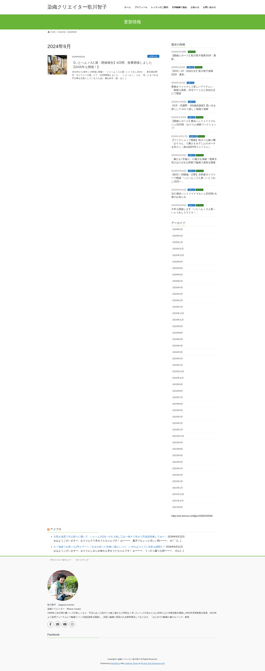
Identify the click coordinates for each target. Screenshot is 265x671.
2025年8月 (177, 268)
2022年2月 (177, 481)
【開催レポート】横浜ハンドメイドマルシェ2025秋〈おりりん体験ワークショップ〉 (193, 124)
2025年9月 (177, 261)
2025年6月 (177, 274)
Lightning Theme (131, 663)
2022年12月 (178, 436)
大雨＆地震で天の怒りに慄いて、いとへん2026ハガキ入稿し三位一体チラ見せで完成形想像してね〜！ (110, 536)
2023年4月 (177, 410)
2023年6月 (177, 404)
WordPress (115, 663)
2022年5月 (177, 462)
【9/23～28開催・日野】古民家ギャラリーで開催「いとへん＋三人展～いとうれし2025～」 (193, 178)
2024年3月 (177, 352)
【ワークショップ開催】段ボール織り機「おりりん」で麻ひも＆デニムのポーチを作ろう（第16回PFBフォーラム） (193, 143)
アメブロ (55, 529)
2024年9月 (177, 326)
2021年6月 (177, 507)
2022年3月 (177, 475)
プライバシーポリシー (60, 560)
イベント (192, 52)
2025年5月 (177, 281)
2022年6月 (177, 455)
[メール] (58, 624)
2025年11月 (178, 248)
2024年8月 (177, 333)
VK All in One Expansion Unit (153, 663)
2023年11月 (178, 378)
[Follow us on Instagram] (72, 624)
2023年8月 (177, 391)
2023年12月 (178, 371)
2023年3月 (177, 416)
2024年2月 (177, 358)
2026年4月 (177, 236)
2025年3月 (177, 294)
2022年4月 (177, 468)
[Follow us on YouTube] (65, 624)
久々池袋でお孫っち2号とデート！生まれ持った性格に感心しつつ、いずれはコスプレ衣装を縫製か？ (109, 546)
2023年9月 (177, 384)
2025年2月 (177, 300)
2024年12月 (178, 313)
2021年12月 (178, 494)
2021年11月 (178, 500)
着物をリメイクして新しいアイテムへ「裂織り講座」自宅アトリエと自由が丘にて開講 (193, 90)
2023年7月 (177, 397)
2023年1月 (177, 429)
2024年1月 (177, 365)
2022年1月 (177, 488)
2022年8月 (177, 449)
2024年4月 (177, 345)
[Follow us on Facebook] (50, 624)
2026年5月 (177, 229)
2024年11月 (178, 319)
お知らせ (153, 56)
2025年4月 (177, 287)
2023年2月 (177, 423)
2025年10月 (178, 255)
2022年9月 (177, 442)
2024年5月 (177, 339)
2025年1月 (177, 307)
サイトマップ (82, 560)
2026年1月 (177, 242)
